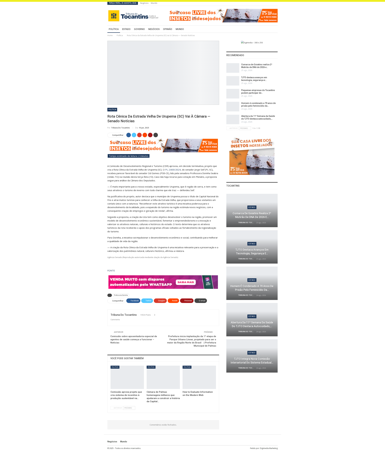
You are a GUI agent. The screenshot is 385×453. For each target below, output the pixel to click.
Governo (139, 29)
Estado (126, 29)
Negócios (144, 3)
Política (114, 29)
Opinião (167, 29)
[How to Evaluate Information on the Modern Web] (199, 377)
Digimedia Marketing (269, 448)
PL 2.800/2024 (173, 169)
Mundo (154, 3)
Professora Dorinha (121, 295)
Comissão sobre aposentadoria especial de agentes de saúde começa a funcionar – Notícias (133, 339)
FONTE (111, 270)
